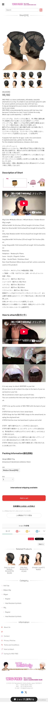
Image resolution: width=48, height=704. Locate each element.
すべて (8, 531)
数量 (3, 476)
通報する (41, 544)
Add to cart (24, 498)
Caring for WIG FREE (11, 654)
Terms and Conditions (11, 645)
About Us (7, 627)
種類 (3, 467)
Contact (7, 636)
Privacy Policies (9, 640)
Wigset (5, 594)
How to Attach (9, 649)
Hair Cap (6, 585)
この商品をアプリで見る (24, 515)
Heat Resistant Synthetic (13, 603)
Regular (7, 599)
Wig (4, 607)
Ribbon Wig (7, 590)
